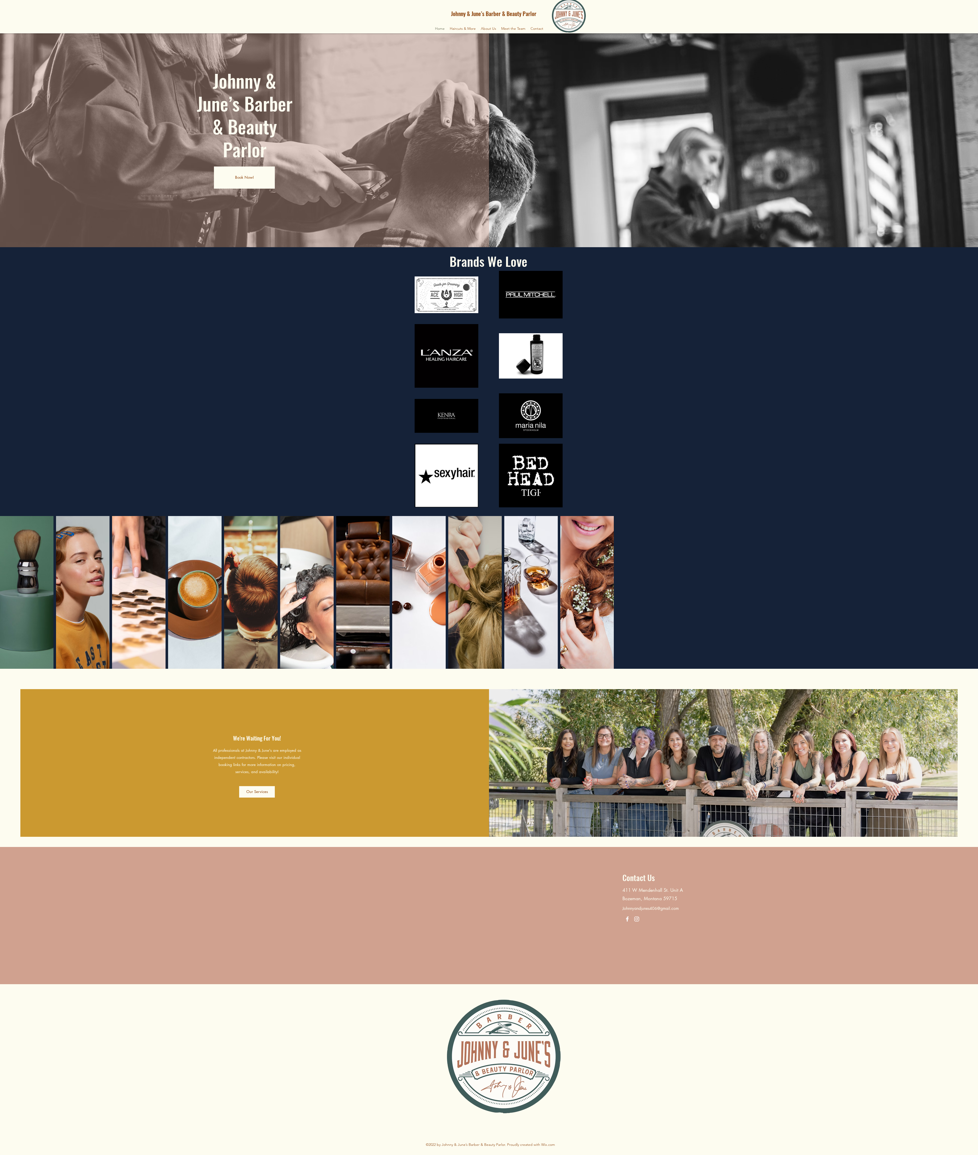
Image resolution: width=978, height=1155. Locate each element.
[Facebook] (627, 919)
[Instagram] (636, 919)
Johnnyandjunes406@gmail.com (650, 908)
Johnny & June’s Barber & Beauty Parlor (493, 13)
